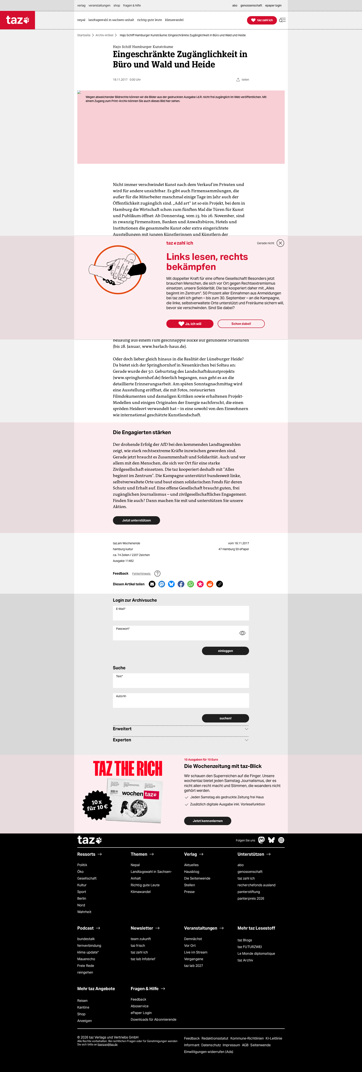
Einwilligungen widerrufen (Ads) (208, 1052)
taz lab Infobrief (143, 959)
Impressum (232, 1045)
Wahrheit (84, 912)
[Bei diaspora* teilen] (200, 584)
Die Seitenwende (197, 878)
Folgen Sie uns (245, 840)
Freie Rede (85, 966)
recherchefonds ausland (256, 885)
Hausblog (191, 871)
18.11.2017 (241, 543)
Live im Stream (195, 952)
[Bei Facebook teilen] (181, 584)
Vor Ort (190, 945)
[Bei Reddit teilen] (210, 584)
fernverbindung (89, 945)
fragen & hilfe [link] (132, 5)
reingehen (85, 972)
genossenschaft (250, 871)
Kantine (83, 1007)
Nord (81, 905)
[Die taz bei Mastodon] (261, 842)
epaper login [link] (273, 5)
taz (89, 840)
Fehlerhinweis (141, 573)
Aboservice (140, 1006)
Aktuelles (191, 865)
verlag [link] (81, 5)
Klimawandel (141, 892)
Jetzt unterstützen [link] (136, 520)
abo (241, 865)
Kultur (82, 885)
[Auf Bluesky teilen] (171, 584)
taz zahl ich (246, 878)
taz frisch (138, 945)
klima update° (88, 952)
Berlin (81, 898)
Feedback (138, 999)
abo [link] (234, 5)
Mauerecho (86, 959)
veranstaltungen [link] (99, 5)
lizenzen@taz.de (108, 1044)
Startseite (83, 35)
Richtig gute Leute (145, 885)
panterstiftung (249, 892)
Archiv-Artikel (104, 35)
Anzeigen (84, 1021)
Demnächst (193, 939)
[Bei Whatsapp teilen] (190, 584)
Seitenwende (260, 1045)
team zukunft (141, 939)
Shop (81, 1014)
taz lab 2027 (193, 966)
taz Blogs (245, 940)
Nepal (135, 865)
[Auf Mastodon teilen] (161, 584)
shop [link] (117, 5)
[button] (282, 20)
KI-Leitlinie (274, 1038)
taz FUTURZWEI (250, 947)
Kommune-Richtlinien (247, 1038)
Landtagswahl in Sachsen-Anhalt (151, 875)
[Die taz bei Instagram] (281, 842)
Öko (80, 871)
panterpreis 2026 (251, 898)
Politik (82, 865)
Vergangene (193, 959)
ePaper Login (141, 1013)
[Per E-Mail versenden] (152, 584)
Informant (192, 1045)
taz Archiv (245, 960)
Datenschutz (211, 1045)
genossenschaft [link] (251, 5)
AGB (245, 1045)
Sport (81, 892)
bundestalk (86, 939)
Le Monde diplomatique (256, 953)
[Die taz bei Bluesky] (271, 842)
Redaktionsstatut (215, 1038)
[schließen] (280, 243)
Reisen (82, 1000)
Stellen (189, 885)
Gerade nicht (265, 243)
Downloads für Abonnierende (154, 1019)
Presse (189, 892)
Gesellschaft (87, 878)
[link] (82, 20)
